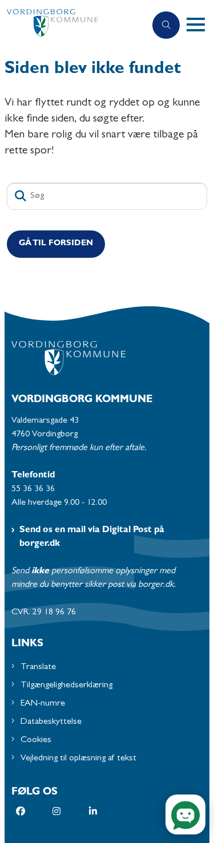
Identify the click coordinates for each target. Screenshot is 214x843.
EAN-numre (43, 703)
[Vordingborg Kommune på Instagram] (70, 811)
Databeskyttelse (51, 722)
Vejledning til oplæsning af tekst (78, 758)
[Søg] (20, 196)
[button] (200, 25)
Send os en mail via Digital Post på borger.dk (91, 537)
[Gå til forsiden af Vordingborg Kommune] (73, 25)
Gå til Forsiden (56, 244)
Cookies (36, 740)
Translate (38, 667)
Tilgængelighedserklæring (66, 685)
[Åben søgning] (166, 25)
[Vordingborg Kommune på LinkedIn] (107, 811)
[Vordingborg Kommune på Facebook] (34, 811)
